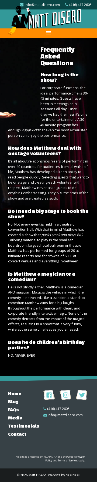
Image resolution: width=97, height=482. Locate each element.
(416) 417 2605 (58, 408)
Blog (13, 401)
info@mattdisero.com (65, 414)
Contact (17, 434)
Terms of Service (67, 460)
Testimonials (23, 425)
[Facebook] (49, 394)
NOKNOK (73, 475)
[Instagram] (65, 394)
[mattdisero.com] (44, 18)
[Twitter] (81, 394)
